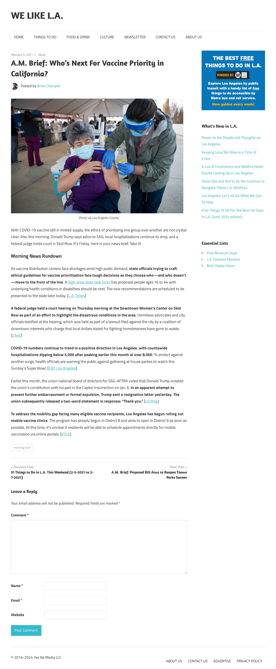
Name (17, 585)
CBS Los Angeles (62, 368)
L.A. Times (76, 296)
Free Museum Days (222, 253)
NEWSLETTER (135, 37)
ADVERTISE (222, 661)
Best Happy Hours (221, 265)
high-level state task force (89, 282)
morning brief (22, 447)
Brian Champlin (49, 86)
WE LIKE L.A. (37, 15)
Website (17, 615)
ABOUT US (194, 37)
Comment (19, 515)
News (42, 54)
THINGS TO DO (45, 37)
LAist (16, 335)
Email (16, 600)
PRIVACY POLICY (249, 661)
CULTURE (107, 37)
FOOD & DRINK (78, 37)
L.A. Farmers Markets (223, 259)
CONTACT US (165, 37)
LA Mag (151, 401)
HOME (19, 37)
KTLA (65, 434)
